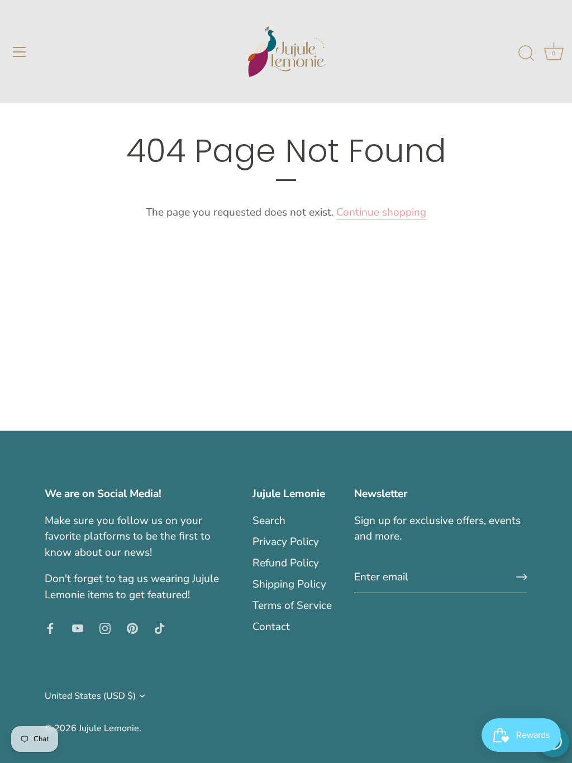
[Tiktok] (159, 627)
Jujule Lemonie (109, 728)
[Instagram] (105, 627)
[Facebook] (50, 627)
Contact (271, 626)
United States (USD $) (90, 696)
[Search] (526, 53)
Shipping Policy (289, 584)
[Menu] (19, 52)
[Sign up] (521, 577)
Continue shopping (381, 212)
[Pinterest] (132, 627)
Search (268, 520)
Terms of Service (292, 605)
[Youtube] (77, 627)
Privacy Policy (285, 542)
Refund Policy (285, 563)
